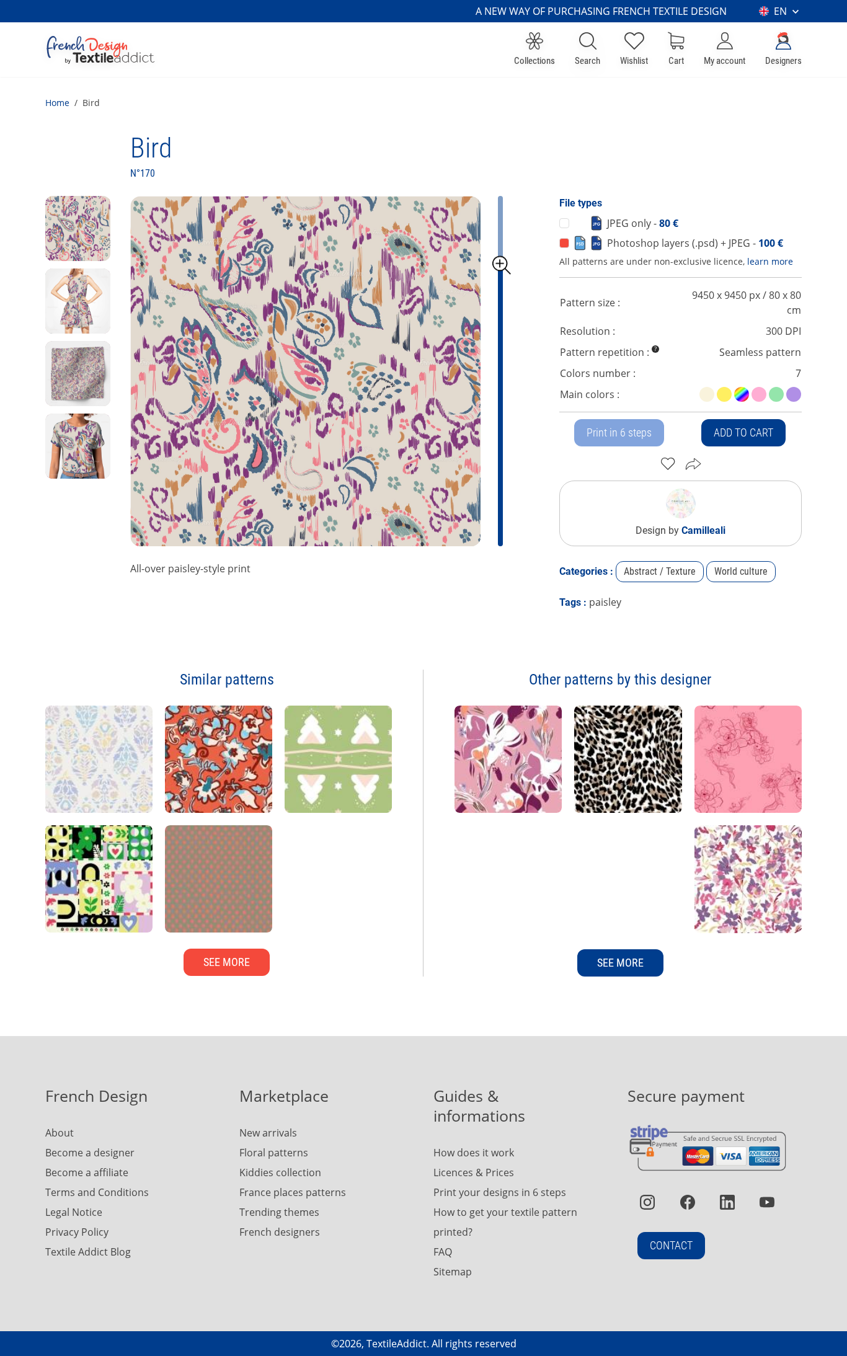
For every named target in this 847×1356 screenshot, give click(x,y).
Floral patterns (273, 1152)
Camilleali (703, 530)
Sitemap (452, 1271)
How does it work (473, 1152)
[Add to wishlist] (668, 463)
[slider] (502, 265)
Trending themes (279, 1212)
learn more (770, 261)
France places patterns (292, 1192)
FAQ (442, 1252)
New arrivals (268, 1133)
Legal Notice (73, 1212)
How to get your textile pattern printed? (505, 1222)
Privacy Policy (77, 1232)
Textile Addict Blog (88, 1252)
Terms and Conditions (97, 1192)
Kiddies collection (280, 1172)
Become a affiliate (86, 1172)
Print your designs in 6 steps (499, 1192)
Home (57, 103)
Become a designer (90, 1152)
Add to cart (743, 432)
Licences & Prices (473, 1172)
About (59, 1133)
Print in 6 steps (619, 432)
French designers (279, 1232)
